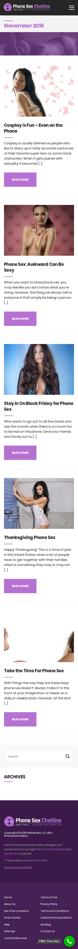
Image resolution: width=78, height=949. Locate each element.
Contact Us (47, 931)
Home (8, 897)
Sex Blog (45, 924)
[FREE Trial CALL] (69, 941)
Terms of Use (13, 853)
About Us (9, 904)
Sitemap (9, 931)
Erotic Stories (12, 917)
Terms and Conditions (50, 849)
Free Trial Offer (37, 860)
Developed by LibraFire (18, 867)
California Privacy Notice (55, 917)
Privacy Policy (49, 904)
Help (7, 924)
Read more (20, 180)
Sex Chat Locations (16, 911)
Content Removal (15, 938)
